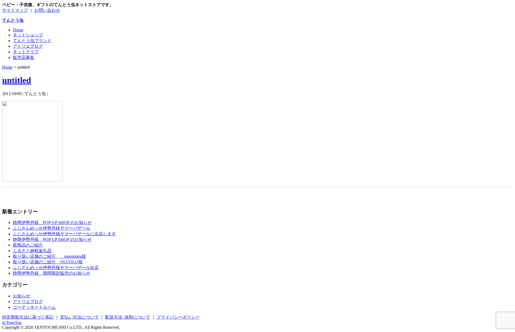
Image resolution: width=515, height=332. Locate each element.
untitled (16, 80)
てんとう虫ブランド (32, 40)
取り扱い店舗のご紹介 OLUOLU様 (48, 262)
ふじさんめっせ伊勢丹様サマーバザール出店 (56, 267)
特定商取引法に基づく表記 (28, 317)
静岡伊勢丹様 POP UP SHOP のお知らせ (52, 222)
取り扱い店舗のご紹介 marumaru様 (49, 256)
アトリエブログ (28, 46)
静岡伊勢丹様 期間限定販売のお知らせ (51, 273)
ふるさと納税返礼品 (32, 250)
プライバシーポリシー (178, 317)
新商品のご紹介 (28, 245)
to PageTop (11, 322)
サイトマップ (15, 10)
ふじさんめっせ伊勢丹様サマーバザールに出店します (64, 234)
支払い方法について (79, 317)
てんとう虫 (13, 20)
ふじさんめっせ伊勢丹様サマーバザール (51, 228)
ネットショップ (28, 35)
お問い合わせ (47, 10)
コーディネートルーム (34, 307)
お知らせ (21, 296)
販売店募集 (23, 57)
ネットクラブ (26, 52)
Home (18, 30)
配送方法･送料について (127, 317)
